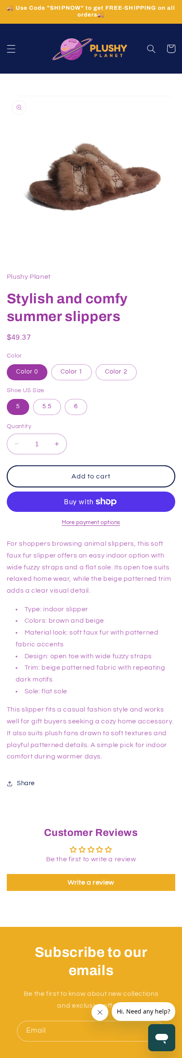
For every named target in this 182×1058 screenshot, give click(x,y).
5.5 (47, 406)
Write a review (91, 882)
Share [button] (26, 783)
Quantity (19, 426)
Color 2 (116, 371)
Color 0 (27, 371)
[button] (11, 48)
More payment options (91, 522)
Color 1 (72, 371)
